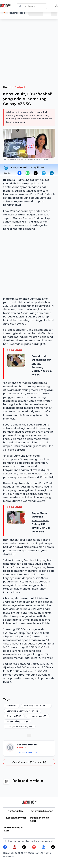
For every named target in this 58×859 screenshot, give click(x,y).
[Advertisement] (29, 54)
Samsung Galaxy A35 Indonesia (22, 711)
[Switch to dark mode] (50, 5)
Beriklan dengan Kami (13, 829)
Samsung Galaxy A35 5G (36, 705)
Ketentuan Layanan (42, 811)
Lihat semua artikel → (27, 752)
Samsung (11, 705)
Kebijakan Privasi (16, 817)
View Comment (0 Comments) (29, 762)
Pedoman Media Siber (39, 819)
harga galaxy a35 (37, 716)
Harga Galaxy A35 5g (17, 721)
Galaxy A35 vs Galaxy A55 (19, 726)
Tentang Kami (16, 811)
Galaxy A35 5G (14, 716)
